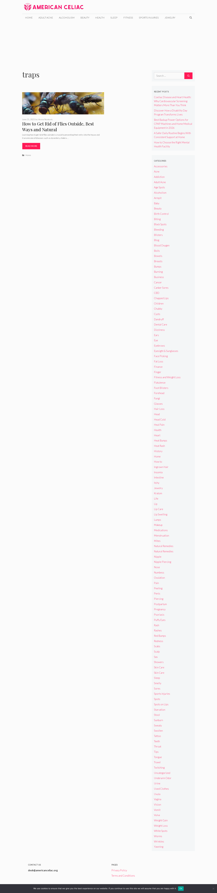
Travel (157, 762)
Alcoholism (67, 17)
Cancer (158, 282)
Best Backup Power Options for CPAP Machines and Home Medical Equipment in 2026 (173, 123)
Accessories (160, 166)
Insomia (158, 472)
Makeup (158, 524)
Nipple (157, 556)
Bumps (157, 266)
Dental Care (160, 324)
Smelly (157, 683)
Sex (156, 656)
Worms (158, 836)
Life (156, 498)
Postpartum (160, 604)
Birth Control (161, 213)
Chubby (158, 308)
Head (157, 414)
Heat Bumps (160, 440)
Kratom (158, 493)
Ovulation (159, 577)
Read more (31, 146)
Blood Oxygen (161, 245)
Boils (157, 250)
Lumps (157, 519)
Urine (157, 783)
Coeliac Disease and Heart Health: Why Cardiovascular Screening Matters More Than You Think (172, 101)
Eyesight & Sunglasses (166, 350)
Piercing (158, 598)
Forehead (159, 393)
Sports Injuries (149, 17)
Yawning (158, 846)
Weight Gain (161, 820)
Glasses (158, 403)
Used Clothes (161, 788)
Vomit (157, 809)
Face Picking (161, 356)
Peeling (158, 588)
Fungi (157, 398)
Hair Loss (159, 408)
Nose (157, 567)
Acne (156, 171)
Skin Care (159, 667)
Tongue (158, 757)
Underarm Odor (162, 778)
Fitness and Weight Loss (167, 377)
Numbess (159, 572)
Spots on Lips (161, 704)
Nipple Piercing (162, 561)
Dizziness (159, 329)
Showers (159, 662)
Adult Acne (46, 17)
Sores (157, 688)
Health (100, 17)
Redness (158, 641)
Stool (157, 714)
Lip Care (158, 509)
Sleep (114, 17)
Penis (157, 593)
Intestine (159, 477)
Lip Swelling (160, 514)
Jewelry (170, 17)
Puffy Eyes (159, 619)
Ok (181, 888)
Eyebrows (159, 345)
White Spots (160, 830)
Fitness (128, 17)
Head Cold (159, 419)
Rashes (158, 630)
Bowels (158, 255)
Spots (157, 699)
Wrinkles (159, 841)
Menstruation (161, 535)
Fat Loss (158, 361)
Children (159, 303)
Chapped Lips (161, 298)
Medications (161, 530)
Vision (157, 804)
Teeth (157, 741)
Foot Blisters (161, 387)
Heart (157, 435)
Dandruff (159, 319)
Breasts (158, 261)
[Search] (188, 75)
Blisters (158, 234)
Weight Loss (161, 825)
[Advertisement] (108, 43)
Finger (157, 372)
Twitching (159, 767)
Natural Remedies (163, 546)
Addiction (159, 176)
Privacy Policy (119, 870)
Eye (156, 340)
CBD (156, 292)
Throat (157, 746)
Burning (158, 271)
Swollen (158, 730)
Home (29, 17)
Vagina (157, 799)
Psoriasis (159, 614)
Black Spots (160, 224)
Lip (155, 503)
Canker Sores (161, 287)
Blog (156, 240)
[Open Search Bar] (191, 17)
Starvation (159, 709)
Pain (156, 583)
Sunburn (158, 720)
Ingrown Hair (161, 467)
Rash (156, 625)
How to (158, 461)
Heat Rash (159, 445)
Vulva (157, 815)
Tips (156, 751)
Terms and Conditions (123, 875)
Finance (158, 366)
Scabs (157, 646)
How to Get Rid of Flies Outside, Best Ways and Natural (58, 126)
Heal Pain (159, 424)
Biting (157, 219)
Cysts (157, 314)
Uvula (157, 794)
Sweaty (158, 725)
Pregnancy (159, 609)
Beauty (84, 17)
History (158, 451)
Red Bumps (160, 635)
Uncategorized (162, 772)
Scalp (157, 651)
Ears (156, 335)
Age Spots (159, 187)
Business (159, 277)
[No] (213, 888)
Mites (157, 540)
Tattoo (157, 736)
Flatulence (159, 382)
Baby (156, 203)
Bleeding (159, 229)
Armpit (157, 198)
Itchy (156, 482)
